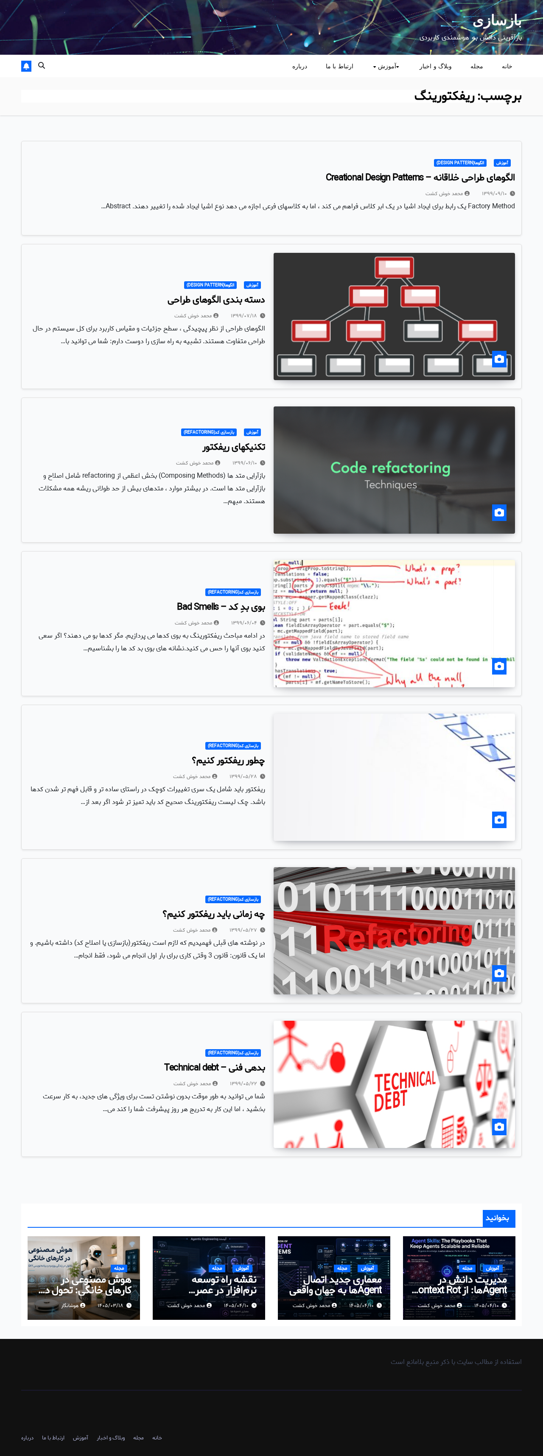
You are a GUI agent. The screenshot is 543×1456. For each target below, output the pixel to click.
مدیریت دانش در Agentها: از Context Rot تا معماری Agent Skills (459, 1290)
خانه (507, 66)
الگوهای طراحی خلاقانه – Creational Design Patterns (420, 177)
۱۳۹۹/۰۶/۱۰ (244, 463)
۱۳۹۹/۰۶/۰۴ (244, 623)
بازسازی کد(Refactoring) (209, 432)
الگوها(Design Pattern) (460, 163)
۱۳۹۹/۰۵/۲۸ (243, 777)
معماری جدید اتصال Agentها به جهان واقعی (335, 1285)
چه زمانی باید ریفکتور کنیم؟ (213, 914)
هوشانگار (69, 1305)
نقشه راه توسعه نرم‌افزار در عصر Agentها (224, 1290)
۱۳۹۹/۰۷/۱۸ (244, 316)
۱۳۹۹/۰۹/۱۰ (494, 194)
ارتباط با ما (339, 66)
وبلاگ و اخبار (436, 66)
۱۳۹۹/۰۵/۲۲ (243, 1084)
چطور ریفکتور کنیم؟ (228, 760)
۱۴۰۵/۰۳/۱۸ (110, 1306)
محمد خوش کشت (444, 193)
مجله (476, 66)
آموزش (386, 66)
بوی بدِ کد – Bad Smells (221, 607)
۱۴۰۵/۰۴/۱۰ (486, 1306)
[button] (41, 66)
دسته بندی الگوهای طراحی (216, 300)
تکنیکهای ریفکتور (233, 447)
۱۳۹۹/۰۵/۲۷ (243, 930)
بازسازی (497, 20)
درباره (299, 66)
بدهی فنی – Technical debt (214, 1067)
